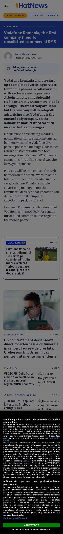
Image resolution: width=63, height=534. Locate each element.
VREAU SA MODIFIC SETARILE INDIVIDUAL (31, 529)
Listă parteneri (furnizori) (15, 518)
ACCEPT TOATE (31, 525)
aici (29, 463)
